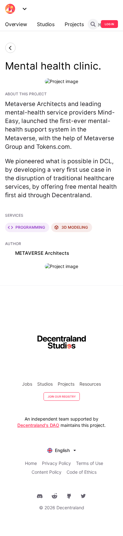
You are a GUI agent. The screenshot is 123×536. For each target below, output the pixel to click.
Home (31, 463)
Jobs (27, 384)
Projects (66, 384)
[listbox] (61, 449)
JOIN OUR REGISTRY (62, 396)
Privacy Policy (56, 463)
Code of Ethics (82, 472)
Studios (45, 384)
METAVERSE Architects (42, 253)
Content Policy (47, 472)
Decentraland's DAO (38, 425)
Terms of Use (89, 463)
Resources (90, 384)
